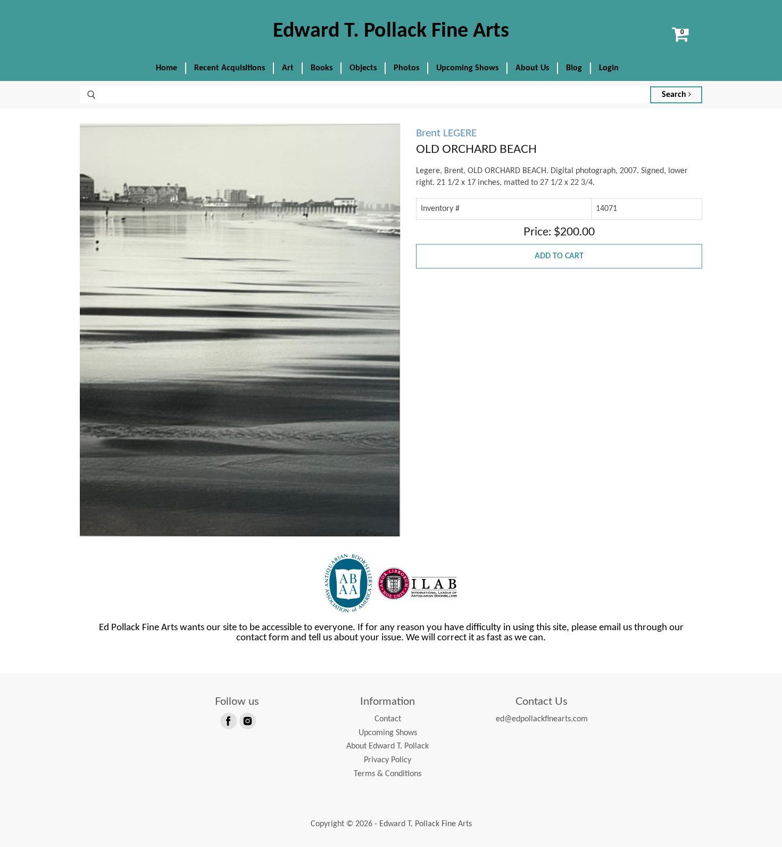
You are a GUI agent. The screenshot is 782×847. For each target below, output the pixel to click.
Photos (406, 68)
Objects (363, 68)
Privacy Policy (387, 760)
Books (321, 68)
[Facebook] (227, 720)
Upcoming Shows (467, 68)
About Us (532, 68)
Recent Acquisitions (229, 68)
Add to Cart (559, 256)
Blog (574, 68)
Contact (388, 719)
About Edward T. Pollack (387, 746)
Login (609, 68)
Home (166, 68)
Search (675, 95)
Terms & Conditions (387, 774)
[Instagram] (246, 720)
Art (288, 68)
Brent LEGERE (446, 133)
